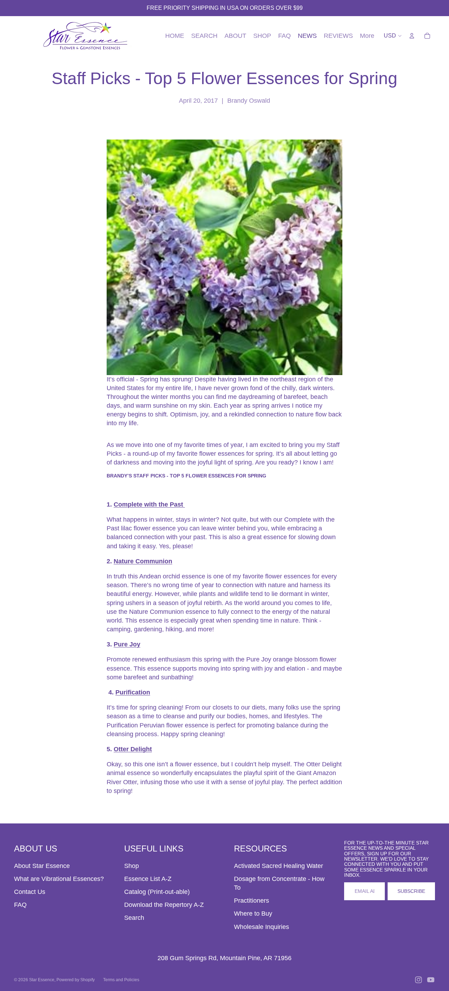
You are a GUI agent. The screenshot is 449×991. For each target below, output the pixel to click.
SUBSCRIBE (411, 891)
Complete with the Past (149, 504)
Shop (131, 865)
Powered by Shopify (75, 979)
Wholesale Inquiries (261, 926)
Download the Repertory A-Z (164, 904)
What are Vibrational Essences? (59, 878)
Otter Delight (133, 749)
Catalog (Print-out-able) (157, 891)
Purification (132, 692)
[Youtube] (431, 980)
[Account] (412, 35)
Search (134, 917)
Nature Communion (143, 561)
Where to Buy (253, 913)
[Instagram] (418, 980)
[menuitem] (367, 36)
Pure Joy (127, 644)
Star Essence (41, 979)
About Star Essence (42, 865)
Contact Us (29, 891)
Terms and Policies (121, 979)
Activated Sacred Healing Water (278, 865)
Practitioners (251, 900)
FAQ (20, 904)
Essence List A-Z (148, 878)
